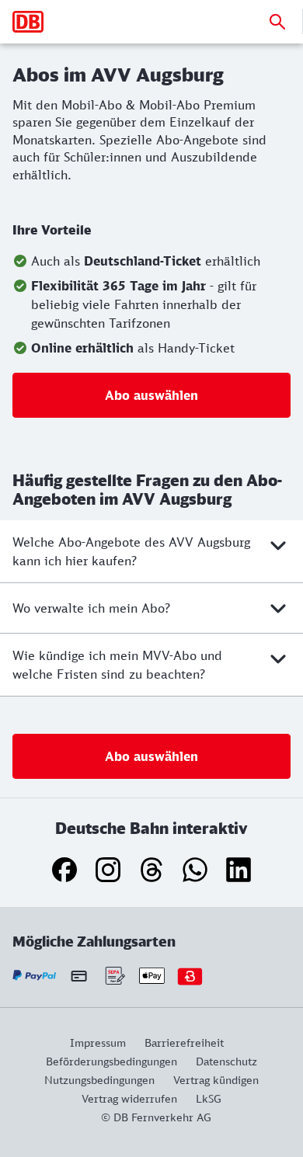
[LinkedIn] (238, 869)
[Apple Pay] (152, 975)
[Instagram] (108, 869)
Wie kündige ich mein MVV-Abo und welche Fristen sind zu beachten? (117, 665)
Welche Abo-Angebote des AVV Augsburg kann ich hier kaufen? (131, 551)
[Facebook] (64, 869)
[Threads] (151, 869)
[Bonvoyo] (190, 975)
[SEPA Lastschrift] (114, 975)
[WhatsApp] (195, 869)
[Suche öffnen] (277, 21)
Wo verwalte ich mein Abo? (91, 608)
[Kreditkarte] (79, 976)
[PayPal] (34, 975)
